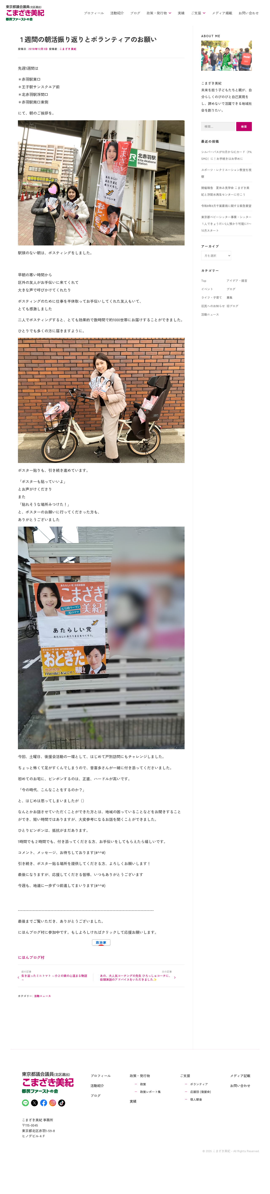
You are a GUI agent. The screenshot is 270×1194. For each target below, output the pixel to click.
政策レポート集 (150, 1092)
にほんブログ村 (31, 957)
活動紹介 (117, 12)
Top (203, 280)
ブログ (135, 12)
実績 (181, 12)
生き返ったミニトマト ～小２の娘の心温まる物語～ (54, 977)
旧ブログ (232, 306)
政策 (143, 1084)
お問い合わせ (249, 12)
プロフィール (94, 12)
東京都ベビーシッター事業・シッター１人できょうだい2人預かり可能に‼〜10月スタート (226, 224)
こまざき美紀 (68, 49)
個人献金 (196, 1099)
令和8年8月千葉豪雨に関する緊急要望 (226, 206)
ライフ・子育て (211, 297)
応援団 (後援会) (200, 1092)
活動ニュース (42, 996)
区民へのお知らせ (213, 306)
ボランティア (199, 1084)
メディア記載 (240, 1075)
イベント (207, 289)
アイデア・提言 (237, 280)
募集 (229, 297)
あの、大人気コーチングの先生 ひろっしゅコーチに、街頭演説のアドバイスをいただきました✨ (136, 977)
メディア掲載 (222, 12)
